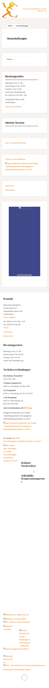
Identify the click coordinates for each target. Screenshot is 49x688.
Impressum (9, 186)
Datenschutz (10, 190)
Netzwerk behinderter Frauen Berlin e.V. (34, 10)
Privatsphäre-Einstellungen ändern (17, 670)
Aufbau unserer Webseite (15, 159)
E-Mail (5, 328)
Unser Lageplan (9, 317)
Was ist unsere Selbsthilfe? (15, 143)
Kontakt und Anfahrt (13, 107)
